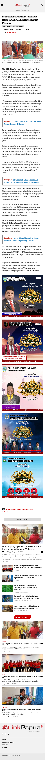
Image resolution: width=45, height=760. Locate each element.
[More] (23, 37)
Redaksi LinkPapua (13, 33)
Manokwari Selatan (18, 26)
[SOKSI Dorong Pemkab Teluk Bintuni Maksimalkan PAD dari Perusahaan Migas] (7, 568)
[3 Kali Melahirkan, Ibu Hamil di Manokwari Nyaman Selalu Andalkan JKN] (7, 578)
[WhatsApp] (19, 37)
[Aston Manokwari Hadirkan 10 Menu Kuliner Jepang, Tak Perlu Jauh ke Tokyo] (7, 608)
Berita (4, 26)
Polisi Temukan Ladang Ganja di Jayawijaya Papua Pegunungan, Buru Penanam (26, 588)
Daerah (9, 26)
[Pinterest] (14, 37)
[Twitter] (9, 734)
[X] (9, 37)
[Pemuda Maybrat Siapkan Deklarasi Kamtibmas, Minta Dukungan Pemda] (7, 598)
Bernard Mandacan (11, 509)
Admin (4, 552)
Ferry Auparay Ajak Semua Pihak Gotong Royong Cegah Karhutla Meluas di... (21, 547)
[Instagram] (5, 734)
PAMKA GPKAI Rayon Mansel (25, 509)
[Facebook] (4, 37)
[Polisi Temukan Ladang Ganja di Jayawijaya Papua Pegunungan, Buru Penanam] (7, 588)
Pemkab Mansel (6, 511)
